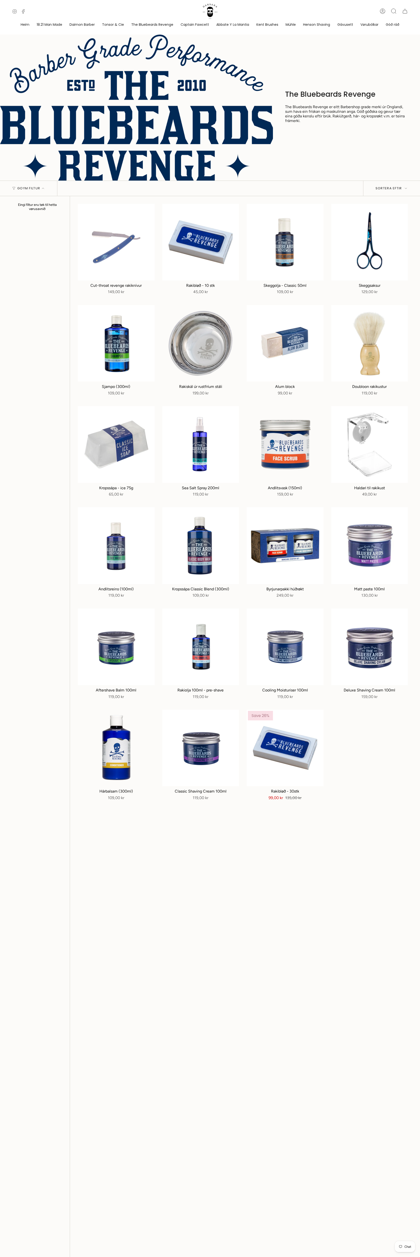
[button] (369, 25)
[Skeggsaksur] (369, 242)
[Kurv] (405, 11)
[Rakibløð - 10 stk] (200, 242)
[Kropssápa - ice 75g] (116, 444)
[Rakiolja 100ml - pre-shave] (200, 647)
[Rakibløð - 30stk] (285, 748)
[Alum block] (285, 343)
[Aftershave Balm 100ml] (116, 647)
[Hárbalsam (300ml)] (116, 748)
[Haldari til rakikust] (369, 444)
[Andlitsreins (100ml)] (116, 545)
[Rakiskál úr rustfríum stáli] (200, 343)
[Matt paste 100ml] (369, 545)
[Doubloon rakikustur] (369, 343)
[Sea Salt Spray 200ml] (200, 444)
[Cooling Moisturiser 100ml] (285, 647)
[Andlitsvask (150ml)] (285, 444)
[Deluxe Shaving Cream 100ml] (369, 647)
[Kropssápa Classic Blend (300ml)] (200, 545)
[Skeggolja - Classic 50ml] (285, 242)
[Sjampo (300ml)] (116, 343)
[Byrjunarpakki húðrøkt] (285, 545)
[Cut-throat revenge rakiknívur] (116, 242)
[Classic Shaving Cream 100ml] (200, 748)
